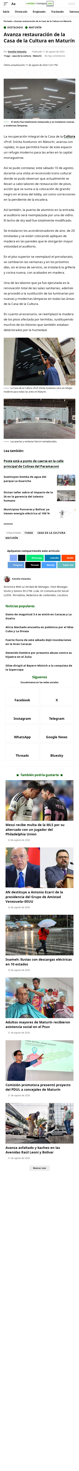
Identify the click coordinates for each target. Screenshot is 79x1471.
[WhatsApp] (22, 733)
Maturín (35, 27)
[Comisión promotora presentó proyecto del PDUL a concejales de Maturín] (39, 1060)
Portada (8, 21)
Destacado (15, 27)
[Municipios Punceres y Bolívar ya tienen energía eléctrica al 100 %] (66, 512)
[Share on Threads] (52, 73)
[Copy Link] (58, 73)
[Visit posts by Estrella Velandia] (7, 579)
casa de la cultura (21, 55)
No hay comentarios (55, 55)
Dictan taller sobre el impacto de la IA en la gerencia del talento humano (28, 496)
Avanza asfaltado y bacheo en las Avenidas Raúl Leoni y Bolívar (33, 1149)
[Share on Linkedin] (31, 73)
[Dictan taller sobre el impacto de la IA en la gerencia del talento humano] (66, 495)
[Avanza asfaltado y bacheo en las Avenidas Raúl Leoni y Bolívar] (39, 1123)
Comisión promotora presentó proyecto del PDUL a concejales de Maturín (38, 1087)
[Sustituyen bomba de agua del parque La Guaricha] (66, 480)
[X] (74, 579)
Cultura (69, 136)
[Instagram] (22, 715)
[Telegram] (57, 715)
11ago (7, 55)
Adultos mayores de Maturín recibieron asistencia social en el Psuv (38, 1024)
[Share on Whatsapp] (24, 73)
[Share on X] (18, 73)
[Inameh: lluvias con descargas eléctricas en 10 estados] (39, 935)
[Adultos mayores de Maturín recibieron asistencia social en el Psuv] (39, 997)
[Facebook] (69, 579)
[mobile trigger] (7, 4)
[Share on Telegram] (45, 73)
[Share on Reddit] (38, 73)
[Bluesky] (57, 752)
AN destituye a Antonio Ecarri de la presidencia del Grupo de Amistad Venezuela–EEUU (34, 896)
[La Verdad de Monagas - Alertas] (39, 4)
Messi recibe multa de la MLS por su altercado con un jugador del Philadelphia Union (35, 829)
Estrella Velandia (17, 51)
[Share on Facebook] (11, 73)
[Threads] (22, 752)
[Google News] (57, 733)
